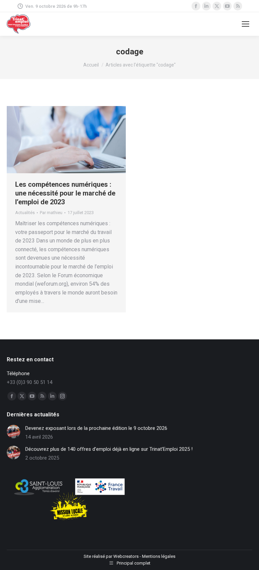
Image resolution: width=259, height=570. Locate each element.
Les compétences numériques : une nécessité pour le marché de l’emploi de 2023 (65, 193)
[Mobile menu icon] (245, 24)
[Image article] (13, 431)
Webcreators (126, 556)
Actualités (25, 212)
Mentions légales (158, 556)
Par (51, 212)
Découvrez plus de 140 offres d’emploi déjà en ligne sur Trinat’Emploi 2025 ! (109, 449)
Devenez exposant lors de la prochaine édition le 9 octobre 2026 (96, 428)
